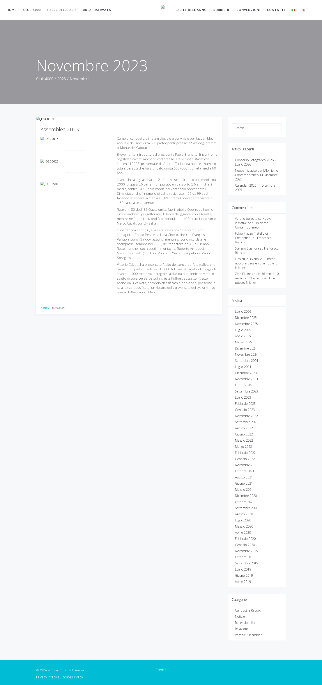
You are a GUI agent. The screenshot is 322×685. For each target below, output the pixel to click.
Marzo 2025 (243, 342)
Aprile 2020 (243, 532)
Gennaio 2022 (245, 459)
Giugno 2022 (244, 434)
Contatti (276, 10)
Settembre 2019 (246, 563)
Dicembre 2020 (246, 496)
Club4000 (44, 78)
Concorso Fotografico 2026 (254, 160)
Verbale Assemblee (248, 635)
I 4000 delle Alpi (61, 10)
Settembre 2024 (246, 361)
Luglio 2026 (243, 311)
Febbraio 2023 (245, 403)
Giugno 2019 (244, 575)
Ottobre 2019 (244, 557)
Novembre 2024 (246, 354)
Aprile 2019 (243, 582)
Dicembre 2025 (246, 318)
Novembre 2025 (246, 324)
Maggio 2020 (244, 526)
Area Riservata (97, 10)
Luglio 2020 (243, 520)
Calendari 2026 (245, 185)
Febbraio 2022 (245, 453)
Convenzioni (248, 10)
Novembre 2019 (246, 551)
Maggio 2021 (244, 489)
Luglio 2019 (243, 569)
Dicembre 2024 (246, 348)
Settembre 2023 (246, 391)
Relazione (242, 629)
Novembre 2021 (246, 465)
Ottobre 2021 (244, 471)
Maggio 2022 (244, 440)
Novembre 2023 (246, 379)
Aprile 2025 (243, 336)
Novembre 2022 (246, 416)
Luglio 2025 (243, 330)
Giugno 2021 (244, 483)
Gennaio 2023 (245, 410)
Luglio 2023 (243, 397)
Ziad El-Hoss (244, 274)
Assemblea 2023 (60, 129)
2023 (61, 78)
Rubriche (221, 10)
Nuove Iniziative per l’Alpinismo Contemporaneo (256, 172)
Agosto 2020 (244, 514)
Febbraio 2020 (245, 539)
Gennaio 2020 (245, 545)
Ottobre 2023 (244, 385)
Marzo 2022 (243, 446)
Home (12, 10)
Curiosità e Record (248, 610)
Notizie (45, 308)
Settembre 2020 (246, 508)
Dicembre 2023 (246, 373)
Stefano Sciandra (247, 248)
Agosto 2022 (244, 428)
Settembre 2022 (246, 422)
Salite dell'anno (191, 10)
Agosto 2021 (244, 477)
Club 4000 (32, 10)
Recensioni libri (245, 623)
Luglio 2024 (243, 367)
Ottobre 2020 (244, 502)
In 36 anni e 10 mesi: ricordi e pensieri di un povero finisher (256, 263)
